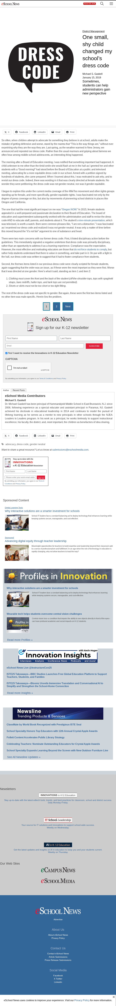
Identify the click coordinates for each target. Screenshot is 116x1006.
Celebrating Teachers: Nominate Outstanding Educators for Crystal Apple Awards (53, 744)
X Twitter (58, 978)
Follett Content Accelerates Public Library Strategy (35, 737)
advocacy (10, 444)
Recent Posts (19, 390)
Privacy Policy (61, 378)
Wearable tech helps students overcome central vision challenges (44, 614)
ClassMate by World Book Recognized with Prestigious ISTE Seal (44, 724)
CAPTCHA (11, 359)
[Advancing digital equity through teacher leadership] (17, 559)
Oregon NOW (69, 209)
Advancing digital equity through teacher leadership (35, 541)
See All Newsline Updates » (23, 757)
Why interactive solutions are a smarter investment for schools (42, 511)
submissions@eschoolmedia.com (70, 449)
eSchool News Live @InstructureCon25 (29, 667)
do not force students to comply (90, 249)
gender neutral (37, 444)
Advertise (58, 919)
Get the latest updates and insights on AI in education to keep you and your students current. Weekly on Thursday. (58, 851)
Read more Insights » (20, 692)
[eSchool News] (11, 4)
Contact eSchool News (58, 953)
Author (6, 390)
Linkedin (58, 982)
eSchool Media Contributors (25, 395)
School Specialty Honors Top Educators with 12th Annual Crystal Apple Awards (52, 731)
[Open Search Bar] (102, 4)
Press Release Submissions (58, 960)
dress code (23, 444)
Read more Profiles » (20, 639)
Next (67, 306)
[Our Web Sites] (58, 869)
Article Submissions (58, 957)
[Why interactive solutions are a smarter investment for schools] (17, 529)
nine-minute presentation (91, 220)
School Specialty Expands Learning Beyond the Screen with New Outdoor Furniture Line (57, 750)
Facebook (58, 975)
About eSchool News (58, 935)
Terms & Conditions (46, 378)
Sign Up (41, 478)
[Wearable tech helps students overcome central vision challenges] (18, 631)
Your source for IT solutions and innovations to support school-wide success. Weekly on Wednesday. (58, 826)
